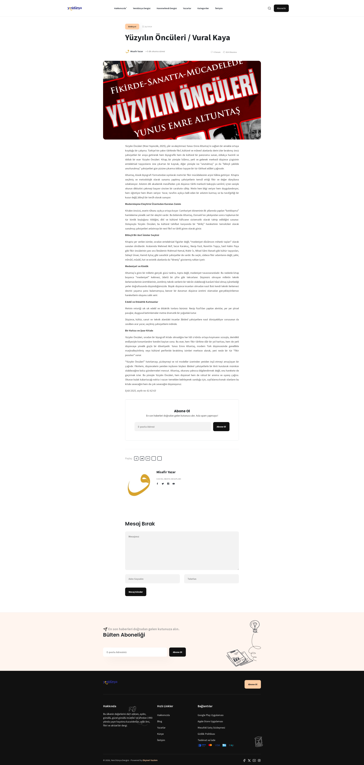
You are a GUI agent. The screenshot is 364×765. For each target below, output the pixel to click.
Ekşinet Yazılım (150, 760)
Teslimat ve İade (206, 740)
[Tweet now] (249, 760)
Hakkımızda (120, 8)
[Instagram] (259, 760)
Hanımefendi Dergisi (167, 8)
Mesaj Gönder (136, 591)
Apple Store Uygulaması (210, 721)
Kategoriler (203, 8)
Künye (160, 733)
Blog (159, 721)
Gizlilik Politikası (206, 733)
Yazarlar (187, 8)
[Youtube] (254, 760)
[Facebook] (244, 760)
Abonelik (281, 8)
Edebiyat (132, 26)
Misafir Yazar (166, 472)
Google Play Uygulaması (211, 715)
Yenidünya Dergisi (141, 8)
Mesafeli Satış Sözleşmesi (211, 727)
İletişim (219, 8)
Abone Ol (221, 426)
